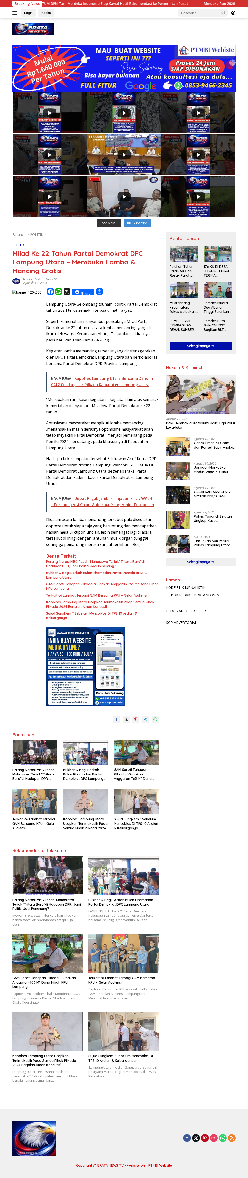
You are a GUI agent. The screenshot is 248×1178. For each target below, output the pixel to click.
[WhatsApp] (223, 1138)
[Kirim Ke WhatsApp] (155, 719)
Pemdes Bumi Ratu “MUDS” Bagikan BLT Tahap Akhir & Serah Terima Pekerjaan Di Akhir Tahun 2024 (218, 325)
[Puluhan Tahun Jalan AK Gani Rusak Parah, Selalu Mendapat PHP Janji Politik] (184, 254)
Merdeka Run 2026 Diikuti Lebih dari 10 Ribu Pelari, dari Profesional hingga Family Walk (155, 3)
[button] (223, 12)
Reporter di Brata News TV (40, 279)
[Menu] (15, 13)
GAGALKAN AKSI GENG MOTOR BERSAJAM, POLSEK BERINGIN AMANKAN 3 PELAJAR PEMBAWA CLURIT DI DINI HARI (214, 494)
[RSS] (232, 1138)
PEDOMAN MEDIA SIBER (186, 610)
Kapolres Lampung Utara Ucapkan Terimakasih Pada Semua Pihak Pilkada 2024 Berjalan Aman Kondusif (100, 604)
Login (28, 13)
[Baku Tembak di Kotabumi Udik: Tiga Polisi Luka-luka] (201, 394)
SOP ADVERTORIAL (181, 622)
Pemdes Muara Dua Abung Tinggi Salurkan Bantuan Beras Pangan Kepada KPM (217, 307)
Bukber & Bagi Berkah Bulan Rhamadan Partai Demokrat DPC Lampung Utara (96, 575)
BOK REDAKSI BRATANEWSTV (195, 594)
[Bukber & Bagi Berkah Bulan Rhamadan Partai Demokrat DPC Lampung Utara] (85, 752)
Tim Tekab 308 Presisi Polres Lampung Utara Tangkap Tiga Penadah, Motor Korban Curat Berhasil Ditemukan (213, 543)
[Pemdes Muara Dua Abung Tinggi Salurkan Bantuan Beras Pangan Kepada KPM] (218, 290)
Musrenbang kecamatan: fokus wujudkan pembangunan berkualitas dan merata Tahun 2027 (183, 307)
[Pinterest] (205, 1138)
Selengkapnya (199, 346)
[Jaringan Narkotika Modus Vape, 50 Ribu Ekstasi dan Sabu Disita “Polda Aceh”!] (178, 471)
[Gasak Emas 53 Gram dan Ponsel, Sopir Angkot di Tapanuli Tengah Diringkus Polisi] (178, 446)
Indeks (46, 13)
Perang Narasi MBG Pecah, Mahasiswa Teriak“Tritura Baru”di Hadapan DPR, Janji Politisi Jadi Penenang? (95, 563)
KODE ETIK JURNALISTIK (185, 587)
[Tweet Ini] (126, 719)
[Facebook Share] (116, 719)
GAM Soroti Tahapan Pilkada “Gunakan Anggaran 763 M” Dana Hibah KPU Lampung (102, 586)
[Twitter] (196, 1138)
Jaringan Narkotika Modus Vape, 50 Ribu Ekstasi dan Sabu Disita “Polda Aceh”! (213, 469)
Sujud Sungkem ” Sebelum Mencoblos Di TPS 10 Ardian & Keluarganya (91, 615)
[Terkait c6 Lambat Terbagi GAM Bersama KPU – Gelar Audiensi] (34, 801)
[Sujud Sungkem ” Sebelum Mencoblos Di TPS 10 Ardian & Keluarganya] (136, 801)
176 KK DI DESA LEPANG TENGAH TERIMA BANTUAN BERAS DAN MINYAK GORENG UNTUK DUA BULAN (217, 271)
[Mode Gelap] (233, 13)
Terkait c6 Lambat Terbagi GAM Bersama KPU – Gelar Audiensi (96, 595)
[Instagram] (214, 1138)
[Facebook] (187, 1138)
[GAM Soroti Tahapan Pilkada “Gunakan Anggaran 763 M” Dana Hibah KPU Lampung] (136, 752)
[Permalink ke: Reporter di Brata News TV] (16, 281)
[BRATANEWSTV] (33, 28)
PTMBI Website (160, 1165)
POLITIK (18, 245)
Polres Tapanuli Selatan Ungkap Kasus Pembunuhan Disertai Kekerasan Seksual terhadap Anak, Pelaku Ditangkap (213, 518)
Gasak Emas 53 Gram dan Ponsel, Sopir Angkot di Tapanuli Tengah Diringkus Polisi (214, 445)
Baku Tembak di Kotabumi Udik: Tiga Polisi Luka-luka (200, 425)
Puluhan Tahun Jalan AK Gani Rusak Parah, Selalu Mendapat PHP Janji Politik (183, 271)
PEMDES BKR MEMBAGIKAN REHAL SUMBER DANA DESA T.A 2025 (182, 325)
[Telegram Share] (145, 719)
